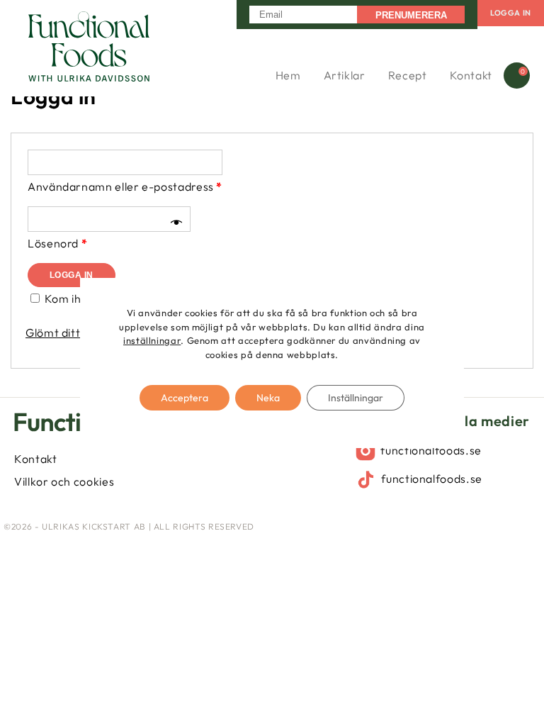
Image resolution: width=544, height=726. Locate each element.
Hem (288, 75)
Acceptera (184, 397)
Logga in (510, 13)
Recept (407, 75)
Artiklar (345, 75)
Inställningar (355, 397)
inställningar (152, 340)
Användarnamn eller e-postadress (125, 186)
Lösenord (57, 243)
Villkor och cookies (64, 481)
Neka (268, 397)
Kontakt (471, 75)
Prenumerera (411, 15)
